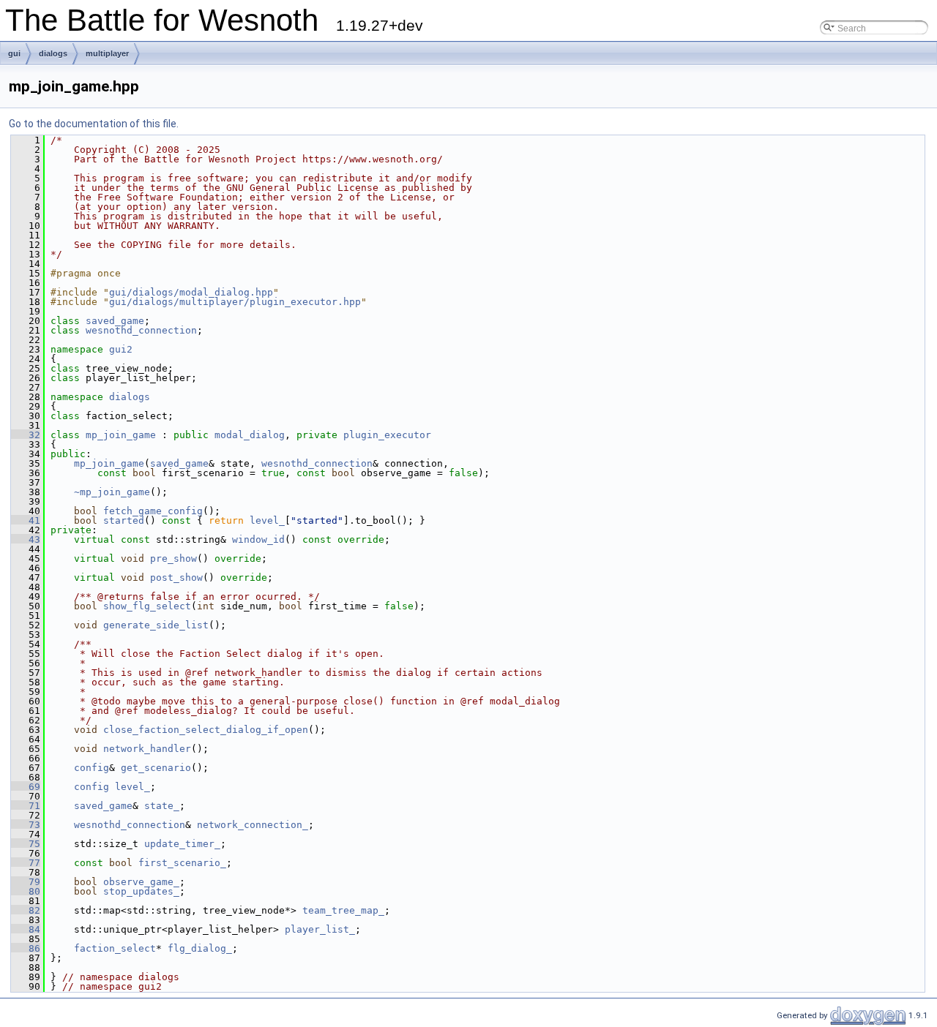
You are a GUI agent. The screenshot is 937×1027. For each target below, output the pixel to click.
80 (25, 891)
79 (25, 881)
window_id (258, 539)
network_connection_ (252, 824)
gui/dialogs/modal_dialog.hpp (191, 292)
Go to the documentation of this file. (94, 123)
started (123, 520)
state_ (161, 805)
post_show (176, 577)
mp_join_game (121, 434)
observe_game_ (141, 881)
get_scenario (156, 767)
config (91, 767)
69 (25, 786)
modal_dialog (249, 434)
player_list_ (320, 929)
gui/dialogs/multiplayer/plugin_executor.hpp (235, 301)
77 (25, 862)
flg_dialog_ (200, 948)
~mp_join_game (112, 491)
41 (25, 520)
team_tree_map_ (343, 910)
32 (25, 434)
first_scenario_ (182, 862)
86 (25, 948)
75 (25, 843)
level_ (267, 520)
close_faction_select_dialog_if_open (205, 729)
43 (25, 539)
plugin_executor (387, 434)
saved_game (115, 320)
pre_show (173, 558)
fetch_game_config (153, 510)
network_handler (147, 748)
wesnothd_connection (141, 330)
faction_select (115, 948)
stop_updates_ (141, 891)
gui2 (120, 349)
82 (25, 910)
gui (14, 53)
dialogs (53, 53)
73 (25, 824)
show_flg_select (147, 606)
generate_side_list (156, 625)
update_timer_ (182, 843)
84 (25, 929)
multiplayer (107, 53)
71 (25, 805)
